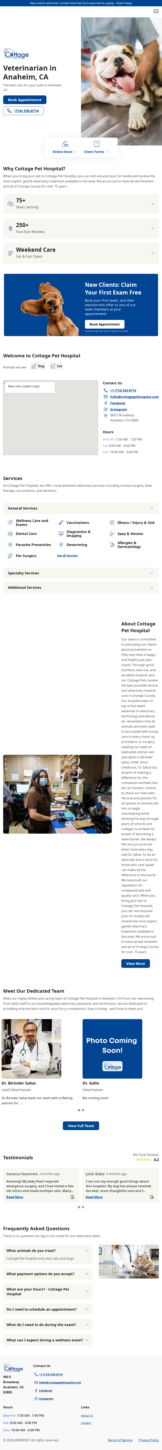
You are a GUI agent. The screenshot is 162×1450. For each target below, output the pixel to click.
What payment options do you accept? (40, 1273)
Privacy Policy (149, 1440)
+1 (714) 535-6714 (51, 1374)
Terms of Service (120, 1440)
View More (135, 963)
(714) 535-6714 (26, 110)
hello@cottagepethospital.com (60, 1382)
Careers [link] (86, 1423)
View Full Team (81, 1125)
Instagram (46, 1399)
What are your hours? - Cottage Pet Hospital (38, 1291)
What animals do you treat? (31, 1250)
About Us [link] (87, 1415)
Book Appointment (24, 99)
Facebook (45, 1390)
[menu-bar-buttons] (156, 11)
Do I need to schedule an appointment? (42, 1309)
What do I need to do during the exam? (41, 1324)
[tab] (79, 1110)
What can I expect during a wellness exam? (45, 1340)
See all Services (67, 555)
